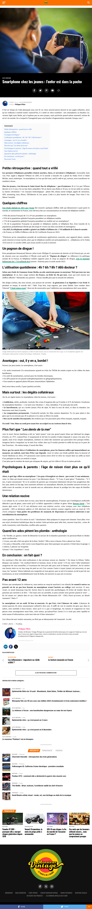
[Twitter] (16, 647)
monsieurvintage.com (25, 640)
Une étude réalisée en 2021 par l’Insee (18, 208)
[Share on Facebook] (34, 91)
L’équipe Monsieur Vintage (49, 893)
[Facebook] (11, 647)
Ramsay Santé (78, 503)
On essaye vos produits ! (35, 896)
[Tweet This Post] (40, 91)
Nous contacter (20, 893)
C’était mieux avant (18, 288)
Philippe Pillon (20, 104)
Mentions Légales (81, 893)
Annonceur (9, 893)
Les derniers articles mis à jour (56, 896)
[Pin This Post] (46, 91)
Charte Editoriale (66, 893)
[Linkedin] (6, 647)
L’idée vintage (33, 893)
